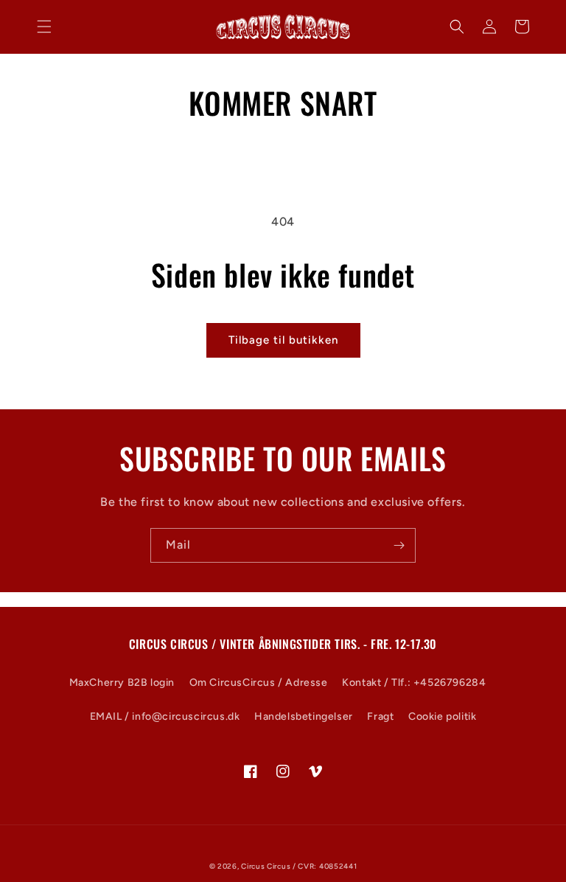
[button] (44, 26)
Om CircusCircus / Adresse (258, 682)
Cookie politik (442, 716)
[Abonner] (398, 545)
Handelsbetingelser (303, 716)
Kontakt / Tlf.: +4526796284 (414, 682)
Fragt (380, 716)
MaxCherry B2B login (122, 682)
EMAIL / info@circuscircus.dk (165, 716)
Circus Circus (267, 866)
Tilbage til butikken (283, 340)
